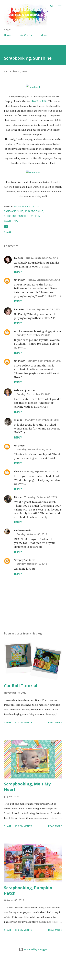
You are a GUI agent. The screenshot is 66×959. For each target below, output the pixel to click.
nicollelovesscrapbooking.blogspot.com (37, 331)
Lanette (19, 309)
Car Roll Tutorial (20, 685)
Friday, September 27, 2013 (42, 257)
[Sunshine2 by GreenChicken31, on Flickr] (33, 172)
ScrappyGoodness (24, 560)
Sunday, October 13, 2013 (32, 563)
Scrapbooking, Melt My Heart (27, 786)
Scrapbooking (34, 211)
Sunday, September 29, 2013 (43, 309)
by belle (18, 257)
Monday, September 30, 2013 (42, 420)
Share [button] (8, 232)
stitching (10, 216)
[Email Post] (6, 227)
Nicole (17, 497)
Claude (18, 420)
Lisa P (17, 471)
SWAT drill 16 (39, 101)
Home (7, 35)
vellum (35, 216)
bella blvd (21, 206)
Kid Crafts (26, 35)
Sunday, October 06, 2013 (32, 534)
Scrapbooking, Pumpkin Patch (28, 890)
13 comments (23, 826)
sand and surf (13, 211)
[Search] (52, 6)
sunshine (24, 216)
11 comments (23, 722)
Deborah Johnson (24, 390)
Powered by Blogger (35, 949)
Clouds (34, 206)
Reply (18, 272)
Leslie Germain (22, 530)
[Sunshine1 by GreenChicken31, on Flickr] (33, 86)
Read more (55, 722)
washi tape (11, 220)
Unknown (19, 279)
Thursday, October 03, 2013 (40, 497)
